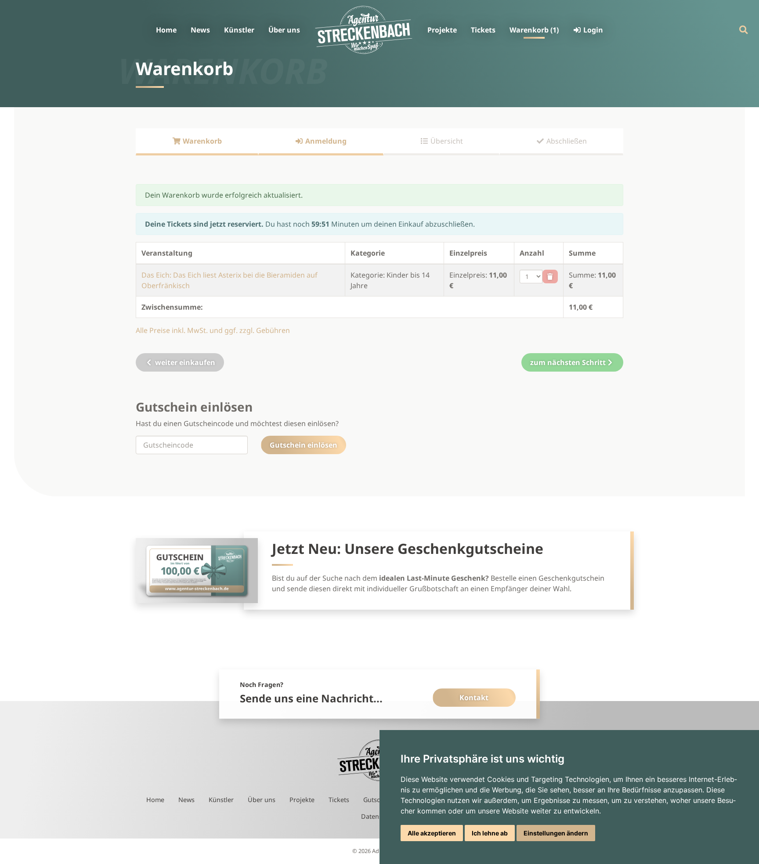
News (200, 30)
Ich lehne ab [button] (490, 833)
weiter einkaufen (184, 362)
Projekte (442, 30)
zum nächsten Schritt (568, 362)
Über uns (284, 30)
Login (592, 30)
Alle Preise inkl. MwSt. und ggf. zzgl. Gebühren (213, 330)
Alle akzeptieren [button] (432, 833)
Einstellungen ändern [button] (556, 833)
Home (166, 30)
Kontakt (473, 697)
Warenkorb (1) (534, 30)
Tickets (483, 30)
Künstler (239, 30)
